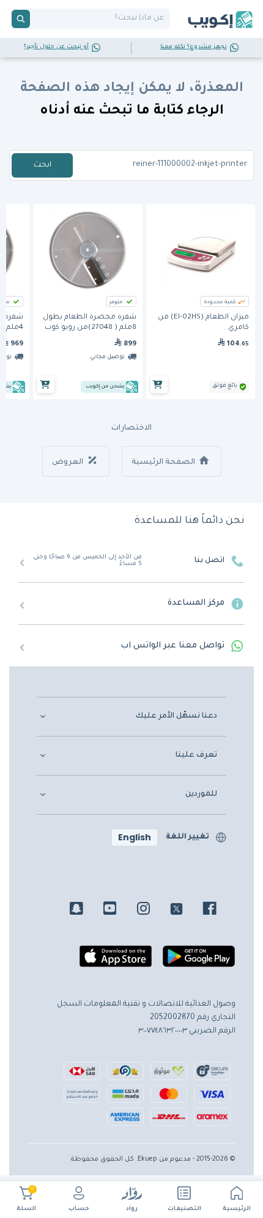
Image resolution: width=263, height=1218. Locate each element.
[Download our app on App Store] (115, 961)
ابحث (42, 165)
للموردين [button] (201, 794)
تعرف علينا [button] (196, 755)
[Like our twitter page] (185, 910)
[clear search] (35, 19)
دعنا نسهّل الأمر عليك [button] (176, 716)
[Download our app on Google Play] (198, 961)
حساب (79, 1209)
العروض (68, 462)
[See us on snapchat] (85, 910)
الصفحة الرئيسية (164, 462)
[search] (21, 19)
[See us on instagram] (152, 910)
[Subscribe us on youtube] (119, 910)
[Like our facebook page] (218, 910)
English (134, 837)
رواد (132, 1209)
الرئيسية (237, 1209)
